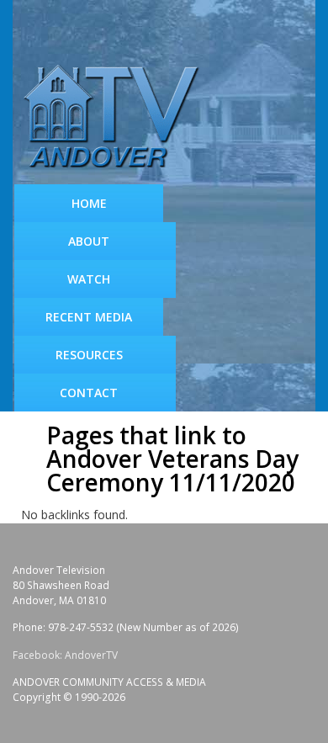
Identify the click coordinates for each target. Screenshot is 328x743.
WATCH (88, 279)
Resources (89, 355)
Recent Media (88, 317)
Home (89, 203)
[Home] (118, 117)
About (88, 241)
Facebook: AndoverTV (65, 655)
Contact (89, 393)
